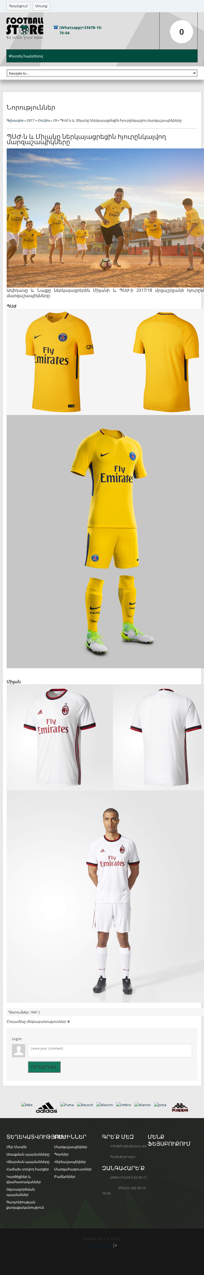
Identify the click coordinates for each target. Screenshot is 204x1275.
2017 (30, 120)
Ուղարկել (44, 1067)
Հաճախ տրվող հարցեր (27, 1169)
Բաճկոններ (64, 1177)
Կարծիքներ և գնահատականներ (23, 1179)
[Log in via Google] (45, 1040)
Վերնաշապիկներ (70, 1162)
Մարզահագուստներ (73, 1169)
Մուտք (41, 5)
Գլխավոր (15, 120)
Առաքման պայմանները (27, 1154)
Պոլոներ (61, 1154)
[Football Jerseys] (24, 29)
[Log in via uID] (27, 1040)
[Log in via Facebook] (36, 1040)
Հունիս (43, 120)
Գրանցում (18, 5)
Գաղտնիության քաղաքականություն (25, 1204)
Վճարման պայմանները (27, 1162)
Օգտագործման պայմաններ (20, 1192)
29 (55, 120)
